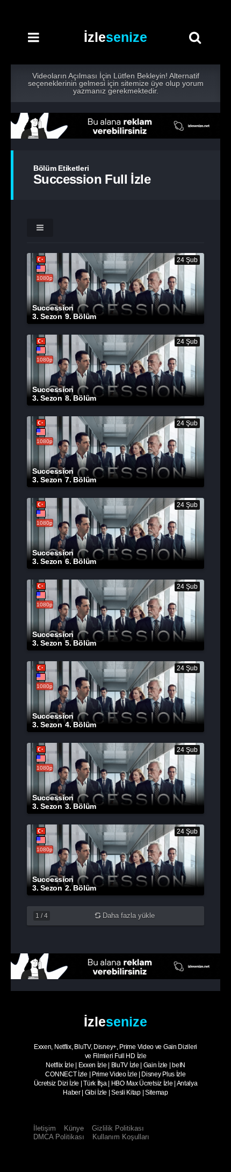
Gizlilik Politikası (118, 1128)
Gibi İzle (96, 1092)
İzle (115, 37)
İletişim (44, 1128)
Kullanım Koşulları (120, 1137)
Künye (74, 1128)
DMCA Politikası (58, 1137)
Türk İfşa (94, 1083)
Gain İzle (155, 1065)
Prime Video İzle (114, 1074)
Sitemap (156, 1092)
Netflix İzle (60, 1065)
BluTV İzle (125, 1065)
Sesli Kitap (126, 1092)
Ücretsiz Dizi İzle (57, 1083)
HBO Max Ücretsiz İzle (142, 1083)
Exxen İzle (92, 1065)
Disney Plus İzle (163, 1074)
